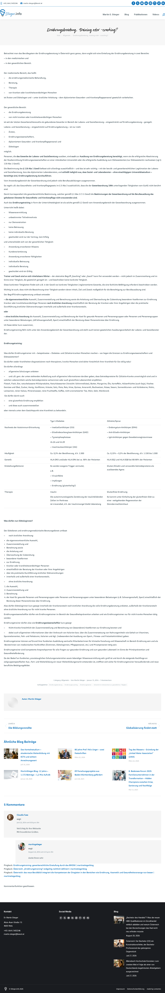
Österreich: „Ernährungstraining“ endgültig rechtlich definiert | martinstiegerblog (50, 869)
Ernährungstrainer (86, 684)
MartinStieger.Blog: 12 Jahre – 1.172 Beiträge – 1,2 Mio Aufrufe (35, 773)
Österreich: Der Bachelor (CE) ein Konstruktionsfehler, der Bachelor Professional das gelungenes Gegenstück (140, 946)
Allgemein (65, 680)
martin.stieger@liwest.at (32, 3)
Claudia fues (22, 815)
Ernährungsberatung (55, 684)
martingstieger (35, 844)
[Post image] (11, 753)
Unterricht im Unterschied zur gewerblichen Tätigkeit (110, 684)
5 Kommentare (106, 680)
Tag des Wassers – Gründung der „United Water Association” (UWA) (144, 753)
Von (78, 680)
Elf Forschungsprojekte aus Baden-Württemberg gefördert (88, 773)
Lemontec (157, 989)
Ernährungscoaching (71, 684)
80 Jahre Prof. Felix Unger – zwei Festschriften (89, 751)
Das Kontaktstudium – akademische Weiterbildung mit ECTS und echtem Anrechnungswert (35, 755)
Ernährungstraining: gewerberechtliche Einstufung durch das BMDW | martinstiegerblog (53, 865)
